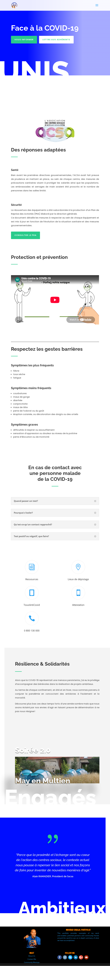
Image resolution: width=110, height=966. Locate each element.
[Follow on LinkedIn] (76, 957)
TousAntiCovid (32, 604)
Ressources (31, 579)
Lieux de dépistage (78, 579)
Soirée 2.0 (33, 750)
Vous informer (24, 39)
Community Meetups (32, 962)
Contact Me (32, 959)
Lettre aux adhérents (56, 39)
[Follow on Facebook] (59, 957)
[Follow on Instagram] (65, 957)
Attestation (78, 604)
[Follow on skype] (70, 957)
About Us (31, 956)
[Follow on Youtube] (86, 957)
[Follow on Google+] (81, 957)
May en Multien (42, 780)
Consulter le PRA (25, 235)
